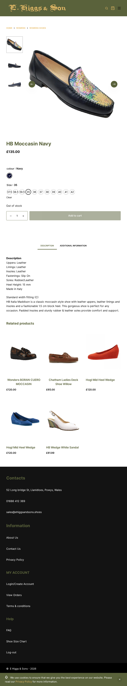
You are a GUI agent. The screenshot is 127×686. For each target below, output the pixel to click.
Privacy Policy (24, 681)
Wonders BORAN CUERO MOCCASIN (23, 382)
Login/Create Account (20, 584)
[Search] (106, 8)
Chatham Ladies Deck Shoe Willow (63, 382)
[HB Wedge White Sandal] (63, 419)
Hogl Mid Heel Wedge (100, 380)
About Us (12, 537)
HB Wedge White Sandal (62, 447)
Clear (9, 197)
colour (10, 168)
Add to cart (75, 215)
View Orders (14, 595)
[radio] (9, 175)
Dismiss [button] (119, 679)
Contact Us (13, 548)
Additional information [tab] (73, 245)
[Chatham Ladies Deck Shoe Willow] (63, 351)
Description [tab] (47, 245)
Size (9, 185)
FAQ (8, 630)
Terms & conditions (18, 606)
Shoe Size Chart (16, 641)
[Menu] (119, 8)
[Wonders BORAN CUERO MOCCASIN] (23, 351)
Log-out (11, 652)
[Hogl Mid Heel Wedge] (103, 351)
